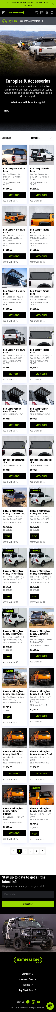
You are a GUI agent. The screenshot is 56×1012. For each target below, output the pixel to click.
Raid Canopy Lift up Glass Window (12, 410)
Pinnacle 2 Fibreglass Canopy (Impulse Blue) (40, 810)
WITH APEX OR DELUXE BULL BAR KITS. (28, 2)
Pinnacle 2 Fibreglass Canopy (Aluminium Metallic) (40, 634)
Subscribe (27, 904)
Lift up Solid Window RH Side (41, 461)
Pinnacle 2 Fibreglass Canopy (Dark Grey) (40, 512)
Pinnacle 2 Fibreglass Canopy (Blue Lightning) (14, 693)
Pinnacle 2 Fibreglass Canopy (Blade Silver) (13, 753)
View (7, 536)
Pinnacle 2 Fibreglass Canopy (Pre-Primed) (13, 572)
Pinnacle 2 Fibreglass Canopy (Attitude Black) (14, 512)
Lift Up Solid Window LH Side (13, 461)
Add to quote (14, 195)
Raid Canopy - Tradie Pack (39, 170)
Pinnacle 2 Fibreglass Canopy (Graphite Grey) (41, 753)
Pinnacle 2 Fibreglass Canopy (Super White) (13, 632)
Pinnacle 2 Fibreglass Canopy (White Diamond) (13, 811)
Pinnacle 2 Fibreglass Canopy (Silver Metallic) (41, 572)
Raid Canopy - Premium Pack (14, 170)
